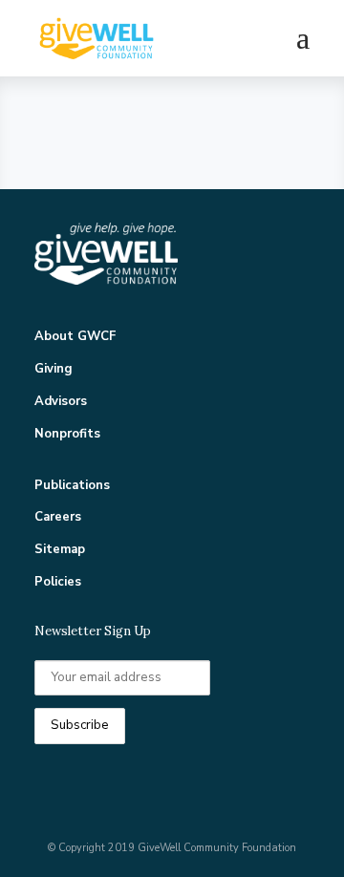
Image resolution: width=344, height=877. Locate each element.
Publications (72, 485)
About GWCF (75, 336)
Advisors (60, 401)
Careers (57, 516)
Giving (53, 368)
